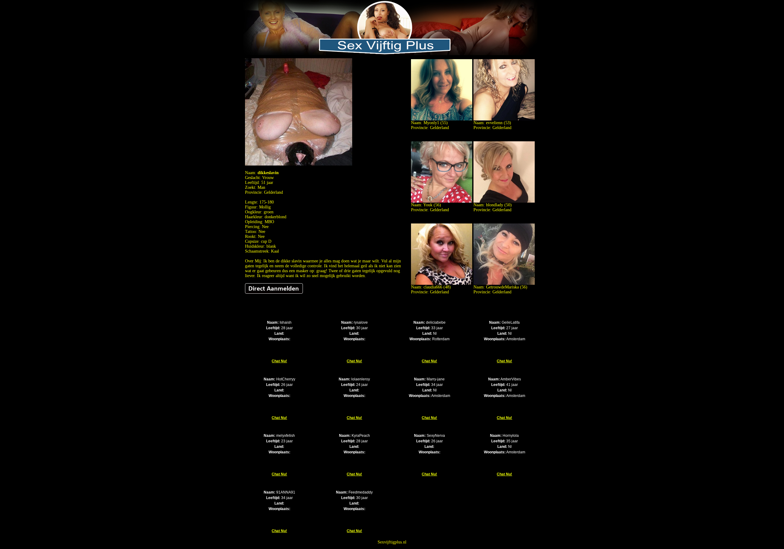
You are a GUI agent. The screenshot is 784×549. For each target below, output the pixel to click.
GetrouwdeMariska (502, 287)
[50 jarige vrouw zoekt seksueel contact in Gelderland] (504, 201)
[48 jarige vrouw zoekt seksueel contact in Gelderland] (441, 283)
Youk (427, 205)
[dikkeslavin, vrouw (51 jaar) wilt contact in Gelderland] (298, 164)
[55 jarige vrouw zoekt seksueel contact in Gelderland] (441, 119)
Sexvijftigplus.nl (392, 542)
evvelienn (494, 122)
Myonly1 (431, 122)
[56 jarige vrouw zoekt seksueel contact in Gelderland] (441, 201)
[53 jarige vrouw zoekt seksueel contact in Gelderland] (504, 119)
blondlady (494, 205)
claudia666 (433, 287)
